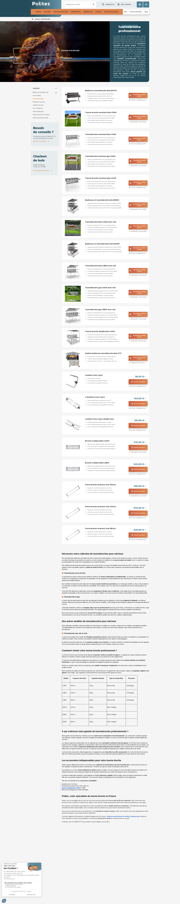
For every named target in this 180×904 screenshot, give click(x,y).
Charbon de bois (38, 105)
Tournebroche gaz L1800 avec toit (100, 310)
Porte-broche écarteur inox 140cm (100, 507)
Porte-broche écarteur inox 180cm (100, 528)
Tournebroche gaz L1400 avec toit (100, 288)
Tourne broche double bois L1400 (100, 331)
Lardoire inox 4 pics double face (99, 419)
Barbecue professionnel (40, 92)
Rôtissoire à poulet (39, 102)
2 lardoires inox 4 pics (95, 397)
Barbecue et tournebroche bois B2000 (102, 244)
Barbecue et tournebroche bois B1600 (102, 200)
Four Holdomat (38, 108)
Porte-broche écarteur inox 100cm (100, 485)
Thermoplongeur (38, 111)
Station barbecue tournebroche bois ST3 (103, 353)
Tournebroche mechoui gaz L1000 (100, 156)
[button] (108, 4)
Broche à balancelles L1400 (97, 441)
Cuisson (36, 88)
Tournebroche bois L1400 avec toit (100, 222)
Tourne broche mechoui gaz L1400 (100, 178)
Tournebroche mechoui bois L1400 (100, 134)
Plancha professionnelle (40, 118)
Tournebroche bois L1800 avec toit (100, 266)
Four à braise (37, 95)
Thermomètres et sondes (41, 114)
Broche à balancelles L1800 (97, 463)
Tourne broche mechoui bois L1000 (101, 112)
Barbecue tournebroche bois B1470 (101, 91)
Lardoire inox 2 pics (94, 375)
